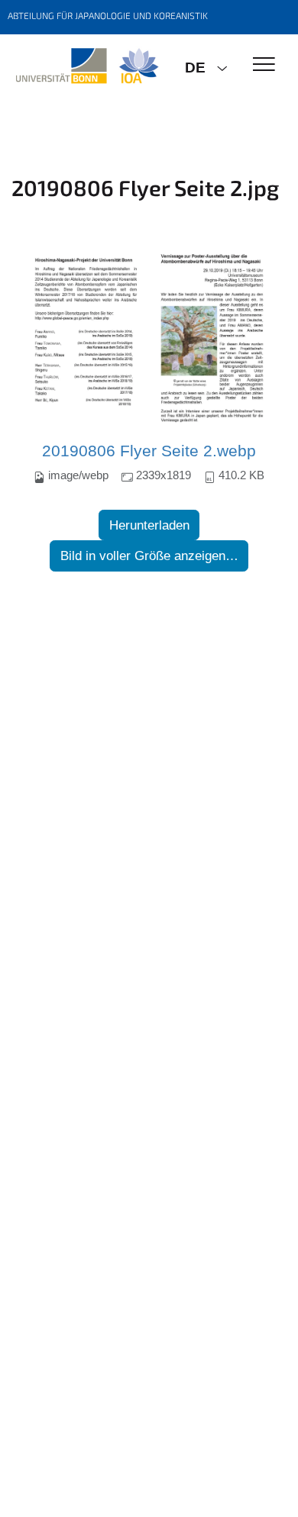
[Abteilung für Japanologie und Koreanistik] (86, 66)
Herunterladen (149, 525)
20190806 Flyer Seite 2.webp (149, 451)
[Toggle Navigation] (264, 65)
